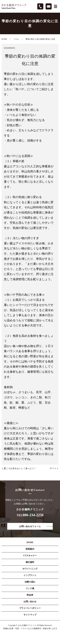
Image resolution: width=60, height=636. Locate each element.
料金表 (30, 595)
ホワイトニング (30, 569)
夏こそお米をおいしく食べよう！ (20, 468)
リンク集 (30, 588)
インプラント (30, 575)
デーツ (53, 468)
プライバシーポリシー (30, 608)
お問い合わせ (30, 601)
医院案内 (30, 549)
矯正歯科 (30, 562)
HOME (4, 39)
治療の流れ (30, 582)
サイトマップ (30, 615)
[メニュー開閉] (55, 6)
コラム (16, 39)
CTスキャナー (30, 555)
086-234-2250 (33, 515)
